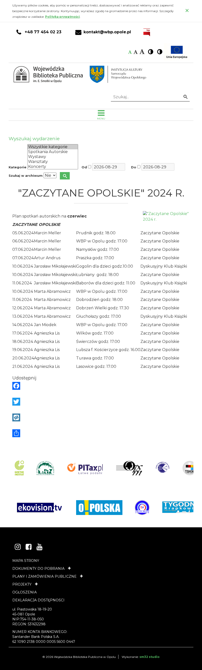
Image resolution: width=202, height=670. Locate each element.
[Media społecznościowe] (101, 433)
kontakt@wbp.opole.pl (107, 32)
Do (133, 167)
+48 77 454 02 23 (43, 32)
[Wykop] (101, 417)
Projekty (22, 584)
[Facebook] (101, 386)
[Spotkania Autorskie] (53, 151)
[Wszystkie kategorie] (53, 146)
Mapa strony (25, 560)
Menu (101, 118)
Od (84, 167)
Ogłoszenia (24, 592)
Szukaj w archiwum (26, 175)
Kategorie (17, 167)
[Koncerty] (53, 166)
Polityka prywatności (62, 17)
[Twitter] (101, 402)
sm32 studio (149, 657)
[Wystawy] (53, 156)
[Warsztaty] (53, 161)
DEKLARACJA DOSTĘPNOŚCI (38, 600)
